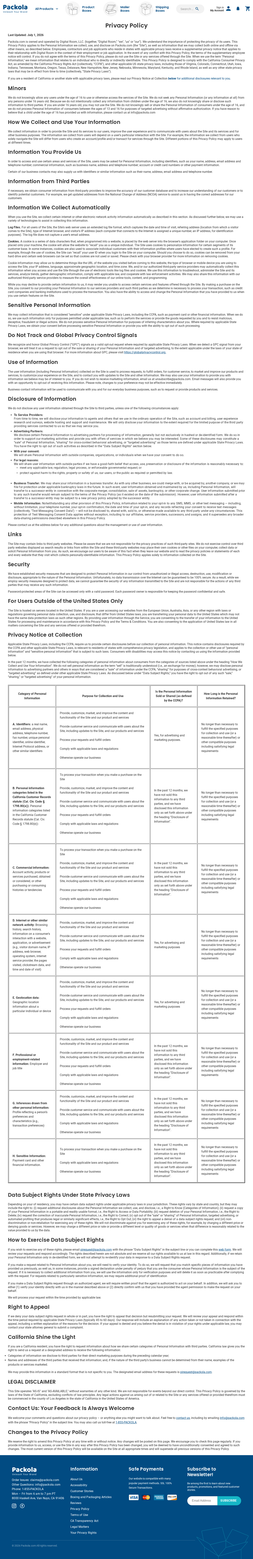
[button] (197, 8)
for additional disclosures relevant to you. (199, 78)
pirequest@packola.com (96, 1249)
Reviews (75, 1503)
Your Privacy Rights (83, 1532)
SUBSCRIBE (228, 1500)
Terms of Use (79, 1515)
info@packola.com (232, 1418)
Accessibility (78, 1485)
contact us (183, 1418)
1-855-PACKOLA (126, 1422)
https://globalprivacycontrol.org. (145, 352)
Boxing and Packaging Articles (90, 1497)
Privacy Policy (79, 1509)
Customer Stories (82, 1491)
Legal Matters (79, 1527)
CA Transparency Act (84, 1521)
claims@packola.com (44, 1480)
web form (225, 1249)
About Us (76, 1479)
